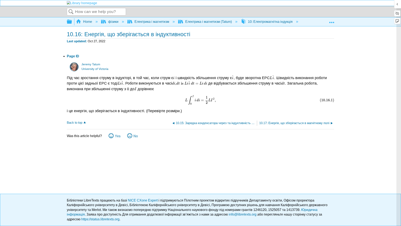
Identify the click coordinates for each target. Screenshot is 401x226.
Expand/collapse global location (331, 20)
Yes (118, 136)
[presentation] (174, 78)
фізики (113, 21)
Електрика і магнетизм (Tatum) (208, 21)
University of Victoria (94, 69)
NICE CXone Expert (143, 200)
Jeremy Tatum (90, 64)
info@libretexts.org (242, 214)
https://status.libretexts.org (100, 219)
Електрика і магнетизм (152, 21)
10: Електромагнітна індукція (270, 21)
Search (71, 11)
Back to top (74, 122)
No (135, 136)
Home (87, 21)
